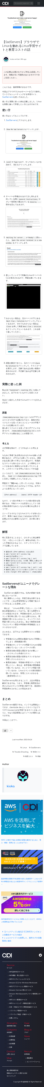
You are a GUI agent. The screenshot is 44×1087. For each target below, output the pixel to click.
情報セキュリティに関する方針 (17, 1073)
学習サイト (37, 752)
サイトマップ (11, 1076)
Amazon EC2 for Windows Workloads (23, 983)
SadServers (7, 97)
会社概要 (12, 1043)
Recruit (28, 1053)
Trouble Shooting (21, 752)
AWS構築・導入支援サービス (19, 975)
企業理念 (12, 1040)
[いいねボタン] (5, 730)
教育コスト (29, 756)
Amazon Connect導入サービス (20, 990)
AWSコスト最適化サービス (18, 1000)
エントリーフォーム (33, 1062)
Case (27, 1024)
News (27, 1037)
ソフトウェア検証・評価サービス (20, 1014)
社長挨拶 (12, 1036)
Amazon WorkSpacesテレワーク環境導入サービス (25, 995)
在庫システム (13, 1018)
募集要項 (30, 1058)
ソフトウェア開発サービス (18, 1010)
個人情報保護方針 (13, 1070)
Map (9, 1059)
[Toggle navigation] (39, 3)
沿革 (10, 1047)
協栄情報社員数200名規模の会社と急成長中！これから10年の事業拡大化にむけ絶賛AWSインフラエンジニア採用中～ (22, 881)
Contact (11, 1053)
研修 (39, 756)
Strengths (12, 1024)
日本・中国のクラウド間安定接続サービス (23, 1007)
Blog (26, 1031)
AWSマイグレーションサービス (19, 979)
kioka (12, 59)
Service (10, 966)
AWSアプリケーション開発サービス (21, 986)
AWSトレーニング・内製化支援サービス (22, 1003)
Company (12, 1031)
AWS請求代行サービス (16, 972)
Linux (24, 748)
